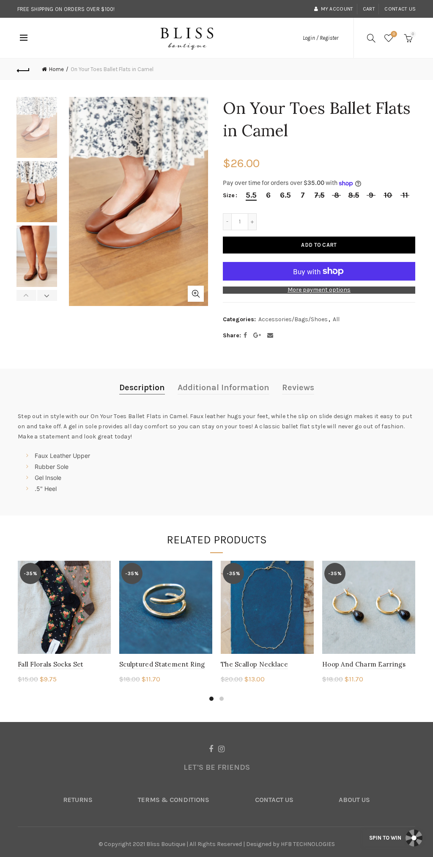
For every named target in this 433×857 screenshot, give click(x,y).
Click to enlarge (196, 294)
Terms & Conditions (173, 800)
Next (47, 295)
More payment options (319, 290)
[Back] (23, 69)
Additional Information (223, 387)
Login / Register (320, 38)
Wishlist (394, 34)
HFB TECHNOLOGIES (308, 844)
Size (229, 195)
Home (56, 69)
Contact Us (274, 800)
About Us (354, 800)
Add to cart (319, 245)
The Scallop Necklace (254, 664)
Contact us (400, 9)
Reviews (298, 387)
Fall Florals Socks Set (51, 664)
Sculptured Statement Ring (162, 664)
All (336, 319)
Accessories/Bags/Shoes (293, 319)
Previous (26, 295)
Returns (78, 800)
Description (142, 387)
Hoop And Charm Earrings (364, 664)
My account (337, 9)
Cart (369, 9)
